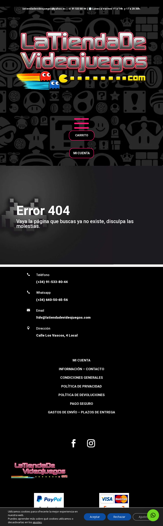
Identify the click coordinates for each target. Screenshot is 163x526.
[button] (153, 515)
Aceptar (95, 517)
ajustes (37, 522)
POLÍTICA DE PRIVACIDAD (81, 386)
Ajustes (143, 517)
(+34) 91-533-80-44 (52, 282)
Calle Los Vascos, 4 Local (57, 335)
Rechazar (119, 517)
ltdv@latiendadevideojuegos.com (63, 317)
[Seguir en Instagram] (91, 443)
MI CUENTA (81, 153)
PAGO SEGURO (81, 404)
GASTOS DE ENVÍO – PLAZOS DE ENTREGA (81, 412)
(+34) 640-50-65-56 (52, 300)
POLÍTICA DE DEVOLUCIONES (81, 395)
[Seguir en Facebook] (73, 443)
